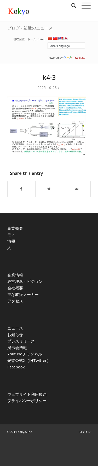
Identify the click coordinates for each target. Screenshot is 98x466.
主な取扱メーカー (23, 294)
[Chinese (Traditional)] (55, 38)
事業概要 (15, 228)
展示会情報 (17, 347)
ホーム (31, 39)
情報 (11, 241)
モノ (11, 234)
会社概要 (15, 287)
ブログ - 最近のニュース (30, 28)
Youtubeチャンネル (24, 353)
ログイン (85, 432)
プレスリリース (21, 341)
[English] (60, 38)
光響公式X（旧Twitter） (29, 360)
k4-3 (49, 77)
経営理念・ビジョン (25, 281)
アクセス (15, 300)
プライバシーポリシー (27, 400)
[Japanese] (65, 38)
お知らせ (15, 334)
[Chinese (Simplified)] (50, 38)
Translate (79, 57)
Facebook (16, 366)
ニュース (15, 328)
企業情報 (15, 275)
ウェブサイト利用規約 (27, 394)
